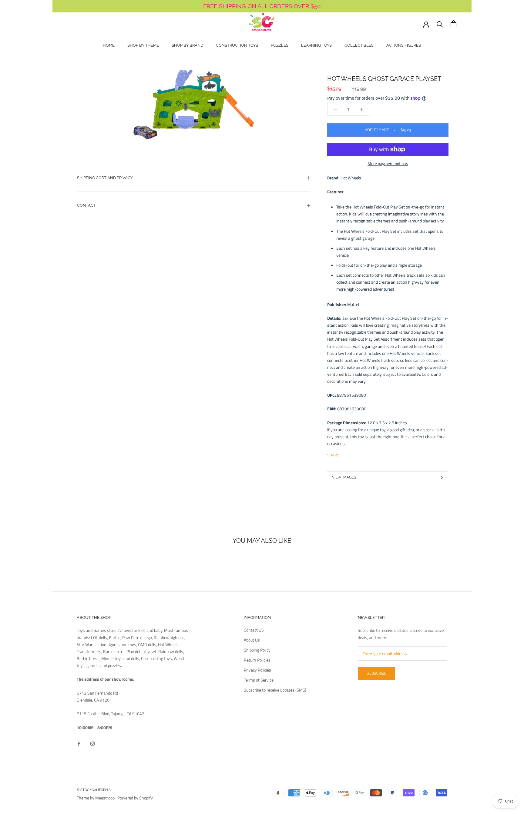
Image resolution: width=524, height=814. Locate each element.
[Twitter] (352, 454)
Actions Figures (403, 45)
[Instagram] (92, 742)
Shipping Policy (257, 650)
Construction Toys (237, 45)
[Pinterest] (360, 454)
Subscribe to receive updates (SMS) (275, 690)
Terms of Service (259, 680)
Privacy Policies (257, 670)
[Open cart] (453, 23)
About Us (252, 640)
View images (344, 477)
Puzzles (279, 45)
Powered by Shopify (135, 798)
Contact (86, 205)
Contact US (254, 630)
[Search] (440, 24)
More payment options (388, 163)
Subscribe (376, 673)
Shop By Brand (187, 45)
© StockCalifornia (94, 790)
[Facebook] (345, 454)
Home (109, 45)
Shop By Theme (143, 45)
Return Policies (257, 660)
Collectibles (359, 45)
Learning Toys (316, 45)
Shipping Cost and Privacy (105, 177)
